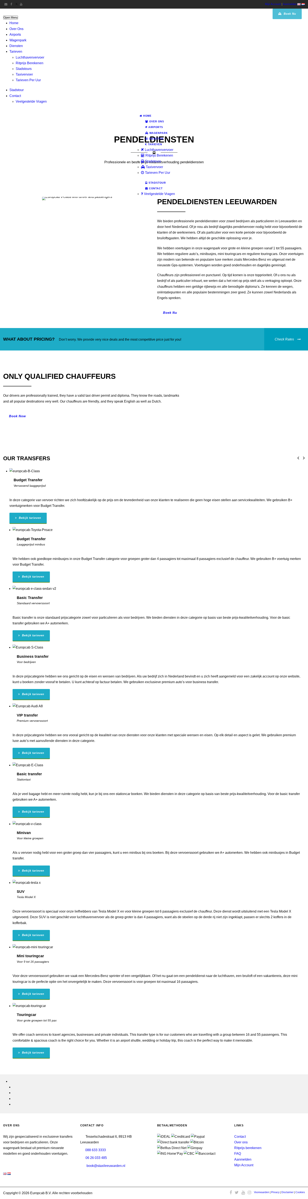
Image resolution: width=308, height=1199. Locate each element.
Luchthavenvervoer (30, 57)
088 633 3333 (95, 1150)
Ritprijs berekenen (247, 1148)
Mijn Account (273, 4)
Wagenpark (17, 40)
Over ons (241, 1142)
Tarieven (15, 51)
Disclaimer (287, 1192)
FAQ (237, 1153)
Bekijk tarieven (29, 517)
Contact (15, 96)
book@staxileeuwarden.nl (106, 1166)
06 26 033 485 (96, 1158)
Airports (15, 34)
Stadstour (16, 90)
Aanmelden (289, 4)
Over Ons (16, 29)
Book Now (17, 416)
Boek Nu (289, 13)
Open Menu (11, 17)
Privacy (275, 1192)
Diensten (16, 46)
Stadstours (24, 69)
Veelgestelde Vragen (31, 101)
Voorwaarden (261, 1192)
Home (13, 23)
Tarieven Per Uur (28, 80)
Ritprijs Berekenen (29, 63)
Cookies (300, 1192)
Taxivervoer (24, 74)
